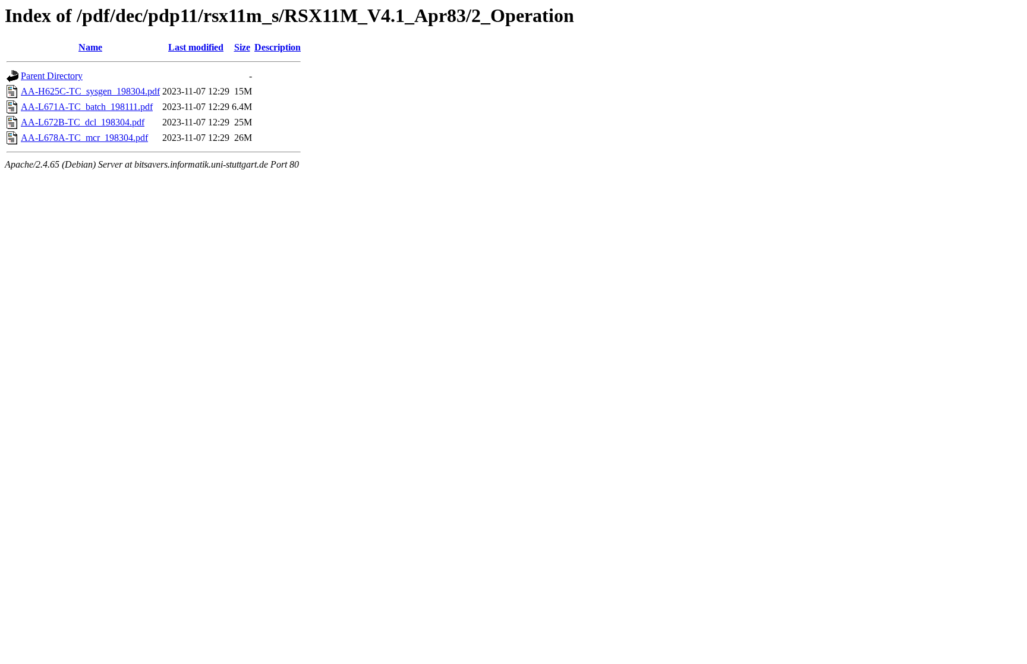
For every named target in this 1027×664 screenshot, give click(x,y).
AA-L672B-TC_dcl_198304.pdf (82, 122)
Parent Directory (52, 76)
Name (90, 47)
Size (242, 47)
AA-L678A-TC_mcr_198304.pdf (84, 138)
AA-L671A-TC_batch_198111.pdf (87, 107)
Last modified (195, 47)
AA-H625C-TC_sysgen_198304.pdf (90, 91)
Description (277, 47)
